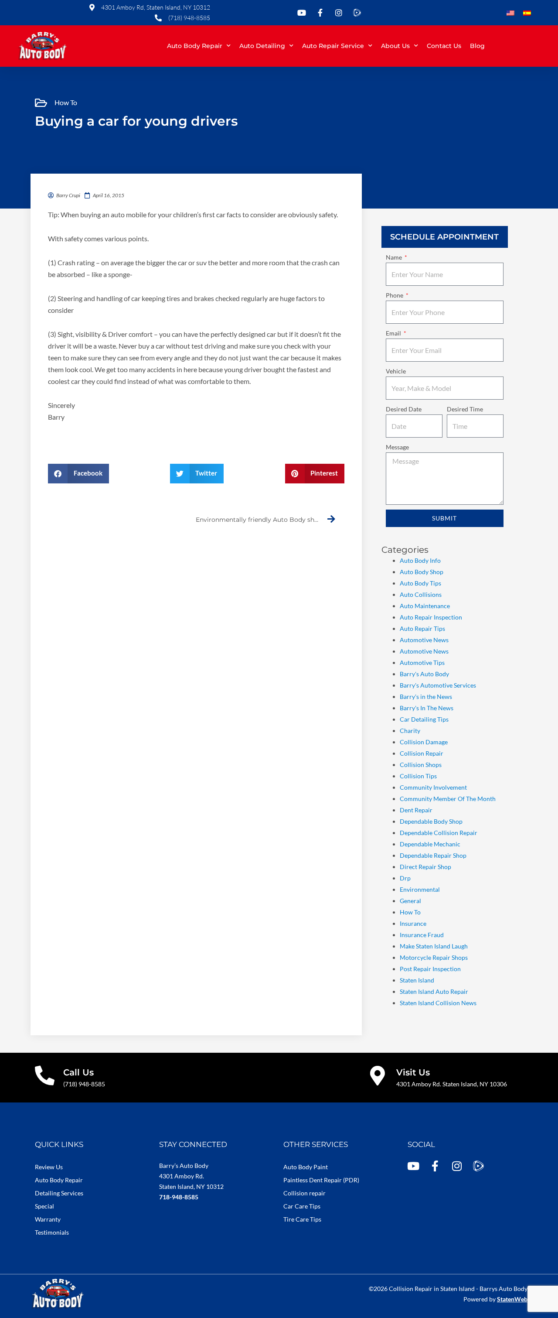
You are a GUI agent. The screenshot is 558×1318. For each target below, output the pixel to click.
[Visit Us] (378, 1075)
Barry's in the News (426, 696)
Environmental (420, 889)
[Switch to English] (510, 13)
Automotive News (424, 640)
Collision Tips (418, 776)
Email (394, 333)
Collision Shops (421, 764)
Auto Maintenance (425, 605)
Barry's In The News (426, 708)
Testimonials (52, 1232)
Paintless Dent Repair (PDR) (321, 1180)
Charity (410, 730)
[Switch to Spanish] (527, 13)
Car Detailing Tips (424, 719)
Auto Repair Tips (422, 628)
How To (65, 102)
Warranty (48, 1219)
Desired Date (404, 409)
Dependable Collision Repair (438, 832)
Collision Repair (421, 753)
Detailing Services (59, 1193)
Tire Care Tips (302, 1219)
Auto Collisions (421, 594)
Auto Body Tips (420, 583)
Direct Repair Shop (425, 866)
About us (395, 46)
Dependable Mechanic (430, 844)
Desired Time (465, 409)
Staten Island (417, 980)
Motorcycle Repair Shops (434, 957)
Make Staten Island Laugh (434, 946)
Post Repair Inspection (430, 968)
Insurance (413, 923)
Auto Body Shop (421, 571)
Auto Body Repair (194, 46)
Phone (395, 295)
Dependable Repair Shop (433, 855)
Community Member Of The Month (448, 798)
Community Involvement (433, 787)
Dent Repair (416, 810)
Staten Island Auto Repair (434, 991)
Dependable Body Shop (431, 821)
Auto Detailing (262, 46)
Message (397, 447)
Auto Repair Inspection (431, 617)
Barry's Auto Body (424, 674)
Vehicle (396, 371)
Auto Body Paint (305, 1167)
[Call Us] (44, 1075)
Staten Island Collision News (438, 1002)
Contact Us (444, 46)
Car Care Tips (301, 1206)
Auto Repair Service (333, 46)
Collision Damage (424, 742)
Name (394, 257)
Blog (477, 46)
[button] (78, 473)
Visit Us (413, 1072)
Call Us (78, 1072)
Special (44, 1206)
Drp (405, 878)
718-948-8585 (178, 1197)
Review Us (49, 1167)
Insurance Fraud (422, 934)
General (410, 900)
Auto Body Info (420, 560)
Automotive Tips (422, 662)
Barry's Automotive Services (438, 685)
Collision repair (304, 1193)
